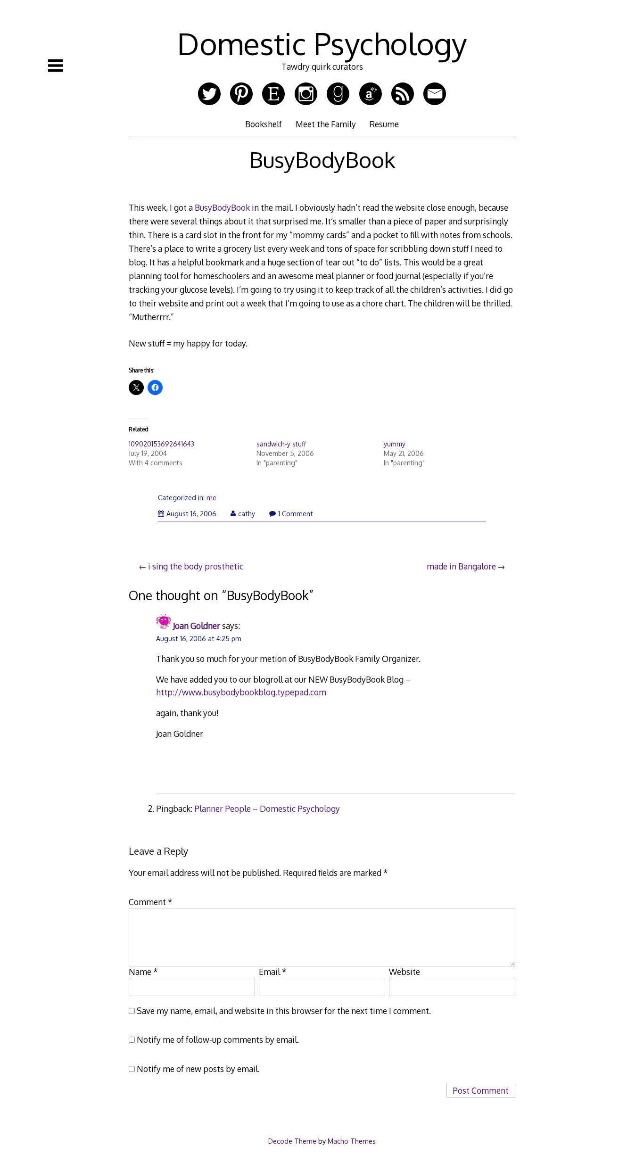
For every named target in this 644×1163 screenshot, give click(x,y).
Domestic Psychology (322, 43)
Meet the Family (326, 124)
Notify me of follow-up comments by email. (218, 1039)
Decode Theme (292, 1141)
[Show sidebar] (55, 65)
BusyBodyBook (222, 207)
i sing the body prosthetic (195, 566)
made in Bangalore (461, 566)
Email (273, 971)
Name (143, 971)
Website (404, 971)
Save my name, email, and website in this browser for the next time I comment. (284, 1011)
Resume (384, 124)
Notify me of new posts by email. (198, 1069)
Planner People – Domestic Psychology (267, 808)
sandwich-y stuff (281, 444)
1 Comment (295, 514)
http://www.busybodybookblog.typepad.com (241, 692)
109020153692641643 (161, 444)
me (211, 498)
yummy (394, 444)
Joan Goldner (196, 625)
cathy (246, 514)
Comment (151, 902)
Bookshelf (263, 124)
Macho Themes (352, 1141)
